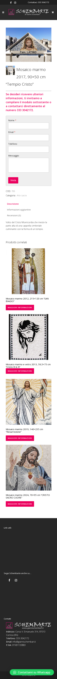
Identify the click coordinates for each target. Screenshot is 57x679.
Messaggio (13, 155)
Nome (12, 120)
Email (11, 132)
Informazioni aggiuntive (19, 209)
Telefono (12, 143)
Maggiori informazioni (20, 307)
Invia (13, 180)
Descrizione (13, 203)
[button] (32, 672)
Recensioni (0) (14, 215)
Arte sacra (22, 195)
